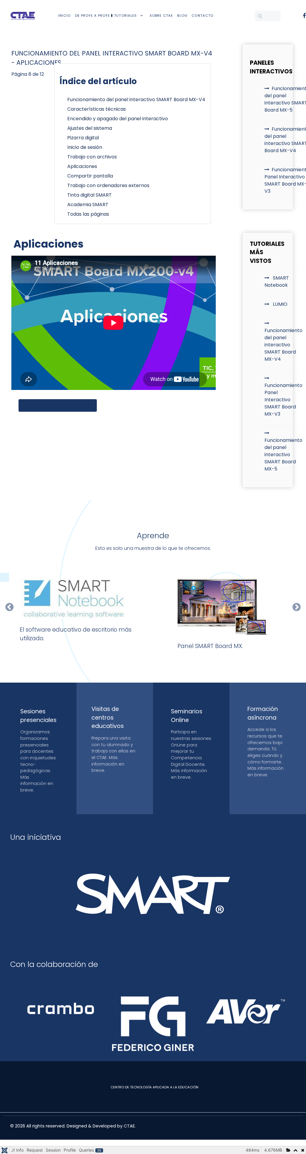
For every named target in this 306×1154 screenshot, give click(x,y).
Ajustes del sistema (89, 128)
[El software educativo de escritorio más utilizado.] (84, 598)
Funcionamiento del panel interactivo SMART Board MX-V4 (136, 99)
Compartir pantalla (90, 175)
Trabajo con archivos (92, 156)
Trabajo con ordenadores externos (108, 185)
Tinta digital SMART (89, 195)
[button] (9, 607)
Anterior (39, 405)
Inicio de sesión (84, 147)
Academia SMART (87, 204)
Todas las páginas (88, 214)
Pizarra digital (83, 137)
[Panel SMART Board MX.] (222, 606)
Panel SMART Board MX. (210, 646)
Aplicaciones (82, 166)
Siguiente (75, 405)
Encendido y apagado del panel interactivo (117, 118)
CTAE (129, 1126)
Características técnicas (96, 109)
